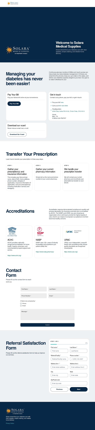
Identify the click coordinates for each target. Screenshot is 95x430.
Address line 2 (74, 363)
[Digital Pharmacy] (47, 231)
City (52, 372)
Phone (24, 303)
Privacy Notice (10, 423)
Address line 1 (55, 363)
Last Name (73, 347)
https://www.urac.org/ (71, 252)
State (71, 372)
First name (54, 347)
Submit (47, 325)
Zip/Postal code (55, 380)
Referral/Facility (56, 355)
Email (24, 305)
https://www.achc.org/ (14, 255)
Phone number (74, 355)
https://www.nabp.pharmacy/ (45, 252)
